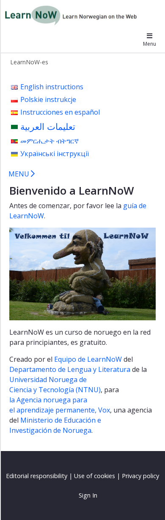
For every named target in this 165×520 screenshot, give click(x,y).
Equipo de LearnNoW (88, 359)
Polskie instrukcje (48, 99)
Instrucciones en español (60, 112)
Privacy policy (140, 476)
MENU (19, 174)
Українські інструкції (54, 153)
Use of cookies (94, 476)
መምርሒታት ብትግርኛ (49, 141)
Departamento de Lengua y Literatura (69, 369)
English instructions (51, 86)
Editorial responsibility (36, 476)
